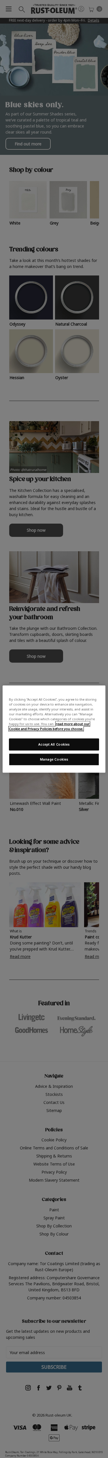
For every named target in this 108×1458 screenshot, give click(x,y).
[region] (54, 729)
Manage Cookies (54, 759)
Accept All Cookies (53, 744)
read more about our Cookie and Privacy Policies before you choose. (49, 726)
